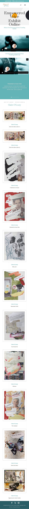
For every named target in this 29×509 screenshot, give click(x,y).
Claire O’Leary (14, 105)
